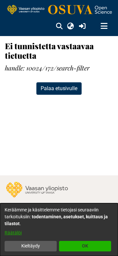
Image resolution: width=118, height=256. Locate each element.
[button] (59, 26)
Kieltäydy (30, 245)
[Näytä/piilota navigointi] (104, 26)
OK (85, 245)
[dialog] (59, 229)
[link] (59, 10)
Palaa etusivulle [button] (59, 88)
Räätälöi (13, 232)
